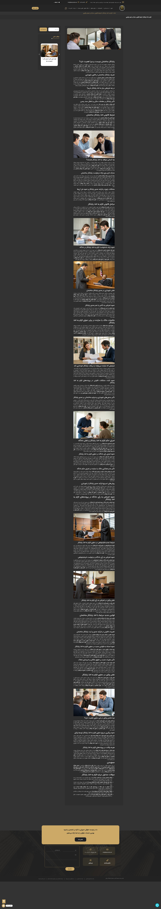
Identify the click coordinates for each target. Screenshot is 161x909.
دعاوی (112, 8)
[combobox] (53, 29)
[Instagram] (57, 2)
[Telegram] (59, 2)
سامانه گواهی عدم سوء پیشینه (70, 878)
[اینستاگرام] (90, 860)
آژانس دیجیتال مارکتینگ (112, 878)
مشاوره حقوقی (93, 8)
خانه (115, 13)
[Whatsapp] (54, 2)
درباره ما (74, 8)
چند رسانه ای (106, 8)
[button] (39, 54)
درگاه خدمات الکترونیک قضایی (90, 878)
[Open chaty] (3, 905)
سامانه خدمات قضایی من (79, 878)
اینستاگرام (91, 863)
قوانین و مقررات (80, 8)
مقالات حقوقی (86, 8)
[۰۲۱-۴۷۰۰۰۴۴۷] (107, 860)
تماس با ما (70, 8)
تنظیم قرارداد (100, 8)
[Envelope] (56, 2)
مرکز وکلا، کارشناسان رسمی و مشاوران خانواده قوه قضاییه (55, 878)
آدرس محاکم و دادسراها (42, 878)
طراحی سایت (121, 878)
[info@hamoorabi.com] (107, 849)
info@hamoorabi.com (72, 2)
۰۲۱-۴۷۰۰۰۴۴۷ (82, 2)
